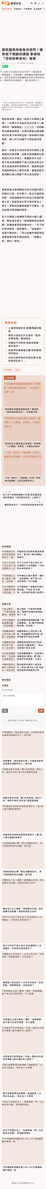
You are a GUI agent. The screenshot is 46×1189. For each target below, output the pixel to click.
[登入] (39, 3)
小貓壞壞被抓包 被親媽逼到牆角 (24, 329)
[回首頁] (11, 3)
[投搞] (35, 3)
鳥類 (17, 369)
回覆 (41, 711)
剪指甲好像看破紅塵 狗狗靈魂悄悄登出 (24, 352)
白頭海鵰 (7, 369)
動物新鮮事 (7, 8)
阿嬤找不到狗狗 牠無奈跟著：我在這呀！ (24, 344)
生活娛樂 (38, 8)
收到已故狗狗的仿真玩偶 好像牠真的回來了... (24, 359)
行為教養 (28, 8)
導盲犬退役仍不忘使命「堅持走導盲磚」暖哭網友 (24, 337)
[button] (31, 3)
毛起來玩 (18, 8)
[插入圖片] (35, 711)
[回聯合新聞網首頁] (6, 3)
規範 (5, 711)
